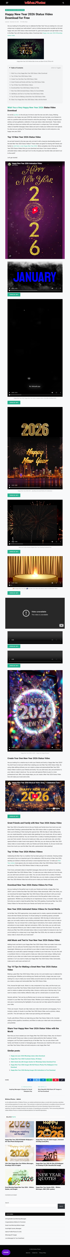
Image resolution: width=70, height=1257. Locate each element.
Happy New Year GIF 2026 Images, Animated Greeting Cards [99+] (50, 1140)
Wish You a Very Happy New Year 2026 (25, 107)
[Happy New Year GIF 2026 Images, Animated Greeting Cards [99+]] (50, 1129)
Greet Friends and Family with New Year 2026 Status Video (28, 82)
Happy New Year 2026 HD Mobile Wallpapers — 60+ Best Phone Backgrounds (19, 1140)
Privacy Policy (42, 1252)
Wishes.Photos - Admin (13, 1099)
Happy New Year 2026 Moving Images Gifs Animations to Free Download (33, 1070)
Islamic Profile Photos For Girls (13, 1231)
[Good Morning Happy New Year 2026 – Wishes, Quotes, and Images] (19, 1177)
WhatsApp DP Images (11, 1235)
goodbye (16, 115)
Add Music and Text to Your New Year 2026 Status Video (27, 93)
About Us (28, 1252)
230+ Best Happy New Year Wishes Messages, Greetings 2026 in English (19, 1164)
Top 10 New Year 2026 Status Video (21, 76)
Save (12, 41)
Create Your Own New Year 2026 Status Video (24, 79)
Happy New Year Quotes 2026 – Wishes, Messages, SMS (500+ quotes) (48, 1188)
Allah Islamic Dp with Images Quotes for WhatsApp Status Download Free (33, 1062)
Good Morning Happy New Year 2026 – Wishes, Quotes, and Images (19, 1188)
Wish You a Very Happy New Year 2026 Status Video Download (29, 73)
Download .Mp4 (14, 402)
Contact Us (34, 1252)
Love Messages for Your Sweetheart (14, 1238)
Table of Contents (36, 68)
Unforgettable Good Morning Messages (15, 1218)
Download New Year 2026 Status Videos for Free (25, 88)
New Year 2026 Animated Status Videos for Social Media (27, 91)
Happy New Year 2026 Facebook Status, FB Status (26, 1059)
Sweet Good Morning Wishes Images (15, 1225)
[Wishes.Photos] (35, 3)
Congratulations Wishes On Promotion (15, 1222)
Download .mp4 (14, 294)
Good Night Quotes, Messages (13, 1228)
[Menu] (7, 3)
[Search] (63, 3)
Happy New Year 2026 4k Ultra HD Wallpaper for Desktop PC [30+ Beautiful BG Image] (49, 1164)
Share (6, 1252)
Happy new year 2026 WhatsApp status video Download (28, 1056)
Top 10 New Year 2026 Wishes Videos (22, 85)
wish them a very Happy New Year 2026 (25, 146)
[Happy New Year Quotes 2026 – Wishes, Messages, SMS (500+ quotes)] (50, 1177)
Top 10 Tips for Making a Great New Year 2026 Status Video (28, 96)
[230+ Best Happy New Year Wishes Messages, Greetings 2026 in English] (19, 1153)
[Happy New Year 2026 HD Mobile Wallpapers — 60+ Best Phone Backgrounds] (19, 1129)
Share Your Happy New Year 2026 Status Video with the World (29, 99)
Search (7, 1202)
